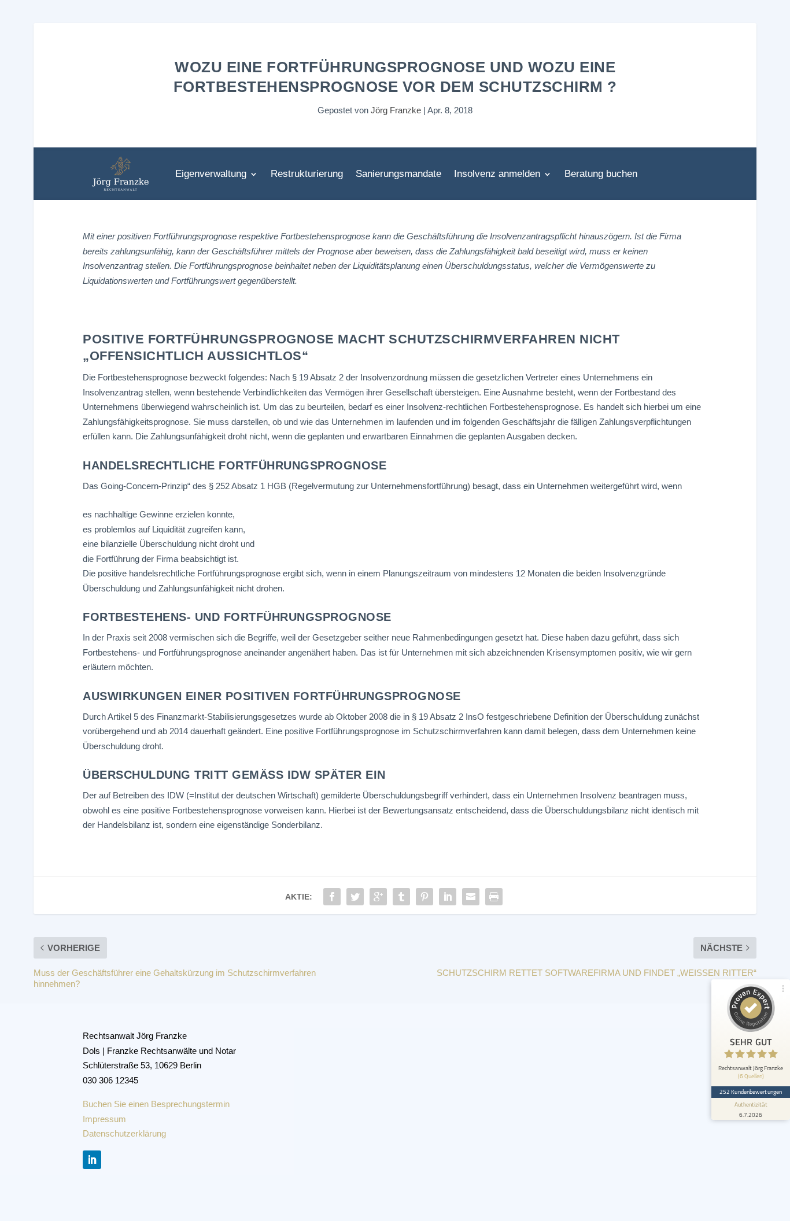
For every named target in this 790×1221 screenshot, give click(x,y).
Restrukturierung (307, 173)
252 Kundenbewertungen (750, 1091)
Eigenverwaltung (210, 173)
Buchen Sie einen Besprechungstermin (156, 1104)
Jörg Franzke (396, 110)
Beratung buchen (600, 173)
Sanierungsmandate (398, 173)
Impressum (104, 1119)
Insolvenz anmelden (497, 173)
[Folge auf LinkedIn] (92, 1159)
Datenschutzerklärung (124, 1133)
